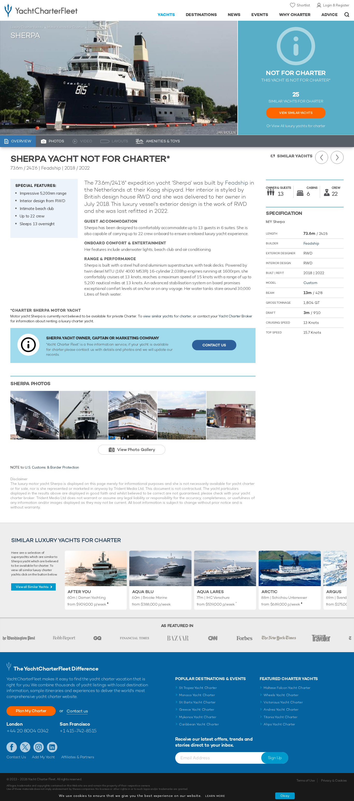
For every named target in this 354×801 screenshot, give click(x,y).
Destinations (201, 14)
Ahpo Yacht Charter (279, 724)
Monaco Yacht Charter (197, 695)
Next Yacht (337, 157)
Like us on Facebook (11, 747)
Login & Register (336, 5)
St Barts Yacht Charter (197, 702)
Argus (334, 591)
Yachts (166, 14)
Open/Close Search (346, 14)
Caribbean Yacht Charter (199, 724)
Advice (329, 14)
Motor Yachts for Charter (65, 27)
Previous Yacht (321, 157)
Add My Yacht (43, 757)
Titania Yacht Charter (280, 717)
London (14, 724)
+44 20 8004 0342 (27, 731)
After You (79, 591)
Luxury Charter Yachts (26, 27)
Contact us (77, 711)
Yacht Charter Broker (235, 316)
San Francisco (75, 724)
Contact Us (214, 345)
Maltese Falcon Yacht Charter (287, 688)
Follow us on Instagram (38, 747)
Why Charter (295, 14)
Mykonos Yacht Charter (197, 717)
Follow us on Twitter (25, 747)
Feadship (236, 182)
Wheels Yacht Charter (281, 695)
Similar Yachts (295, 156)
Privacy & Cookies (334, 780)
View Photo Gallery (136, 449)
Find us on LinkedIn (52, 747)
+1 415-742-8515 (78, 731)
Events (259, 14)
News (234, 14)
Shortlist (303, 5)
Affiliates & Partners (77, 757)
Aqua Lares (210, 591)
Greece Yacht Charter (196, 709)
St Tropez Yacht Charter (198, 688)
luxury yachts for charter (305, 125)
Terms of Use (305, 780)
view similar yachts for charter (167, 316)
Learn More (215, 796)
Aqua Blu (143, 591)
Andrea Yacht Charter (281, 709)
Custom (310, 282)
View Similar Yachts (295, 113)
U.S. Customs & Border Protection (52, 467)
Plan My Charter (31, 710)
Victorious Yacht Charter (283, 702)
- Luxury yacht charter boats (55, 10)
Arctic (269, 591)
